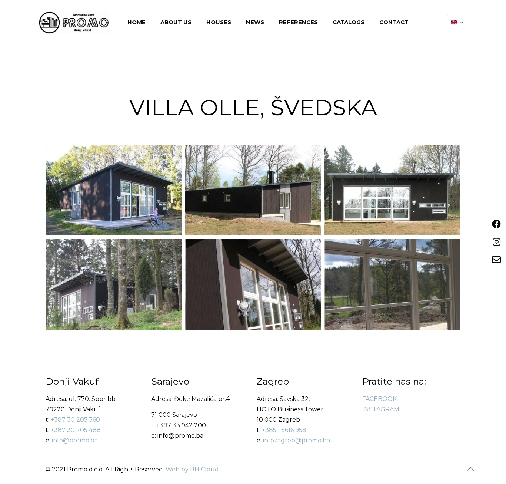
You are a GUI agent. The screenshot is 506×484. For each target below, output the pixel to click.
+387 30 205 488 (76, 430)
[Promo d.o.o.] (74, 22)
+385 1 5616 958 (284, 430)
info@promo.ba (75, 440)
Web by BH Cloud (192, 469)
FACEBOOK (379, 398)
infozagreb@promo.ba (296, 440)
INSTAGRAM (380, 409)
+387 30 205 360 (75, 419)
